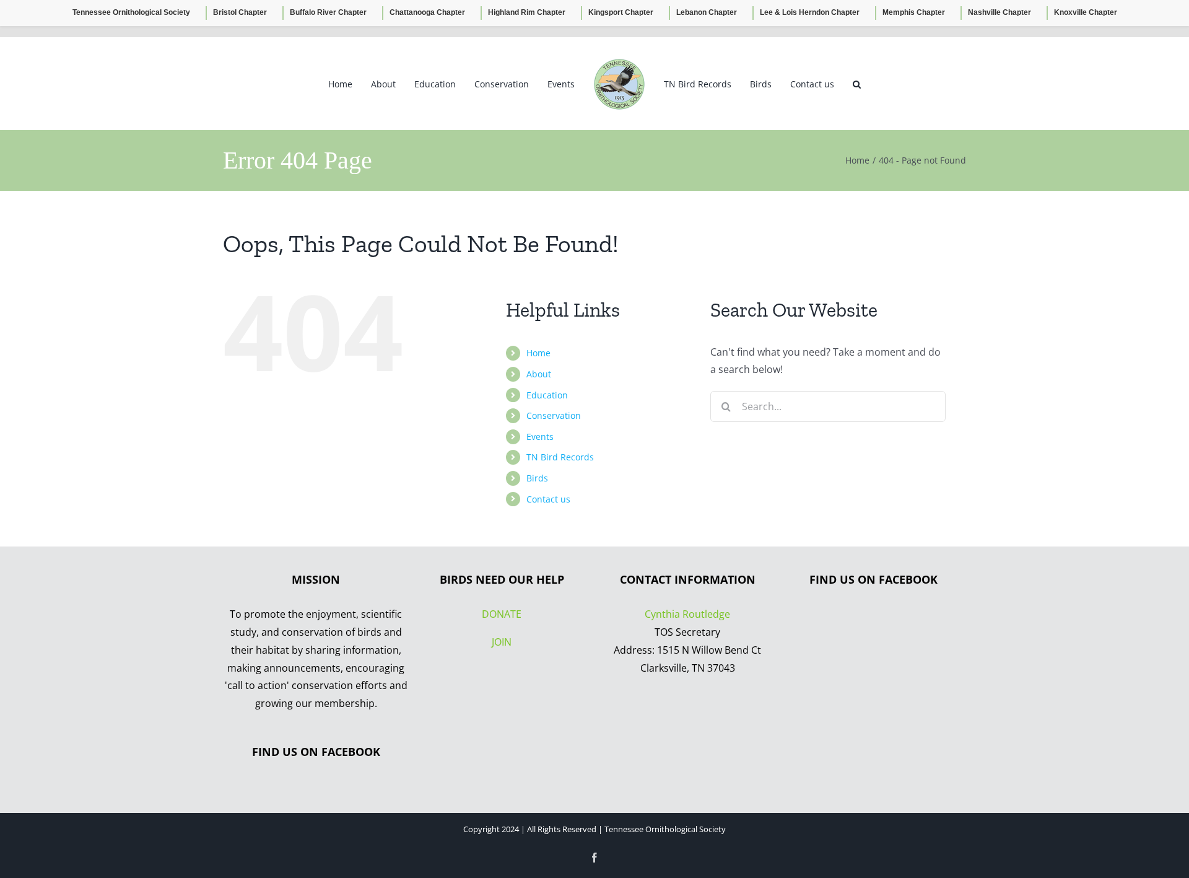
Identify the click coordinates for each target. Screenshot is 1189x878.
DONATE (501, 614)
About (538, 374)
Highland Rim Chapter (526, 12)
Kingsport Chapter (620, 12)
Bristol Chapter (240, 12)
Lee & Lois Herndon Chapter (810, 12)
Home (538, 353)
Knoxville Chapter (1085, 12)
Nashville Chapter (999, 12)
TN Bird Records (560, 457)
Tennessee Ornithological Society (131, 12)
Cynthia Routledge (687, 614)
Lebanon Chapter (706, 12)
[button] (835, 84)
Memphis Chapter (913, 12)
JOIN (502, 642)
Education (547, 395)
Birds (537, 478)
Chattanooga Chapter (427, 12)
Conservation (553, 415)
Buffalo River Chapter (328, 12)
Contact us (548, 499)
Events (540, 436)
